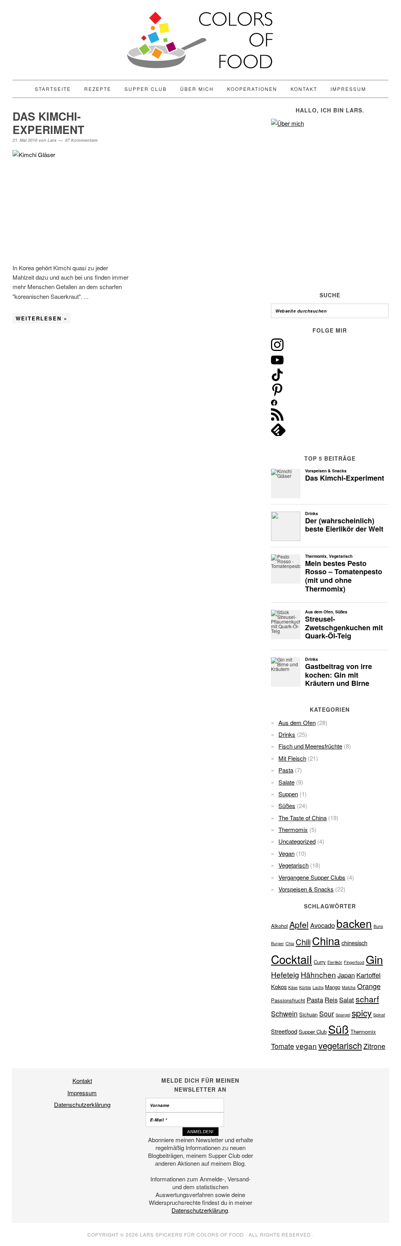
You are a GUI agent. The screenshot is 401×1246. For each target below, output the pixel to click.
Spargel (343, 1015)
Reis (331, 999)
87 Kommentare (81, 140)
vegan (306, 1045)
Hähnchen (318, 974)
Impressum (82, 1093)
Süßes (286, 805)
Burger (277, 943)
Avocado (322, 925)
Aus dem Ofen (297, 722)
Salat (346, 999)
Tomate (282, 1046)
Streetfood (284, 1031)
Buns (378, 926)
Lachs (317, 987)
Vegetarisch (293, 865)
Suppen (288, 794)
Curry (320, 962)
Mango (332, 987)
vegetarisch (340, 1045)
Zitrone (374, 1046)
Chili (303, 942)
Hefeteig (285, 974)
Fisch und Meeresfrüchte (310, 746)
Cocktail (291, 959)
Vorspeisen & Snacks (306, 889)
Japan (346, 975)
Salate (286, 782)
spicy (362, 1012)
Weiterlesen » (41, 318)
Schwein (284, 1013)
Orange (369, 986)
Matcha (349, 987)
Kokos (279, 986)
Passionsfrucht (288, 1000)
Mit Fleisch (292, 758)
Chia (289, 943)
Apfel (299, 924)
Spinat (379, 1015)
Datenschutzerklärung (82, 1104)
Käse (293, 987)
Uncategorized (297, 841)
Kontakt (82, 1080)
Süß (338, 1029)
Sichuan (308, 1014)
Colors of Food (200, 40)
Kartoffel (368, 975)
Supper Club (313, 1031)
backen (354, 923)
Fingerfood (354, 962)
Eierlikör (334, 962)
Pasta (285, 770)
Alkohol (279, 926)
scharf (367, 999)
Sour (326, 1013)
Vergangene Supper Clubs (311, 877)
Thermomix (293, 829)
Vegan (286, 853)
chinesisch (354, 943)
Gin (374, 959)
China (326, 940)
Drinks (286, 734)
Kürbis (305, 987)
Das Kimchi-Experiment (48, 122)
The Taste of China (302, 818)
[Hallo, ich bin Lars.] (329, 196)
